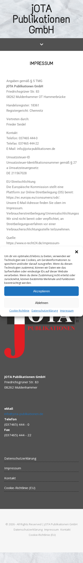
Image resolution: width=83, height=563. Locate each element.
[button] (76, 252)
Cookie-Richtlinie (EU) (19, 488)
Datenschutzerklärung (44, 310)
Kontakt (10, 478)
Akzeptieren (41, 291)
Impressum (67, 310)
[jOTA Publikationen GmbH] (41, 19)
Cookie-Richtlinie (19, 310)
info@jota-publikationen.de (23, 414)
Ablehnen (41, 303)
